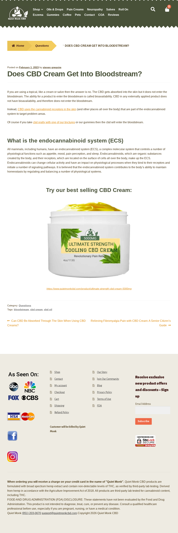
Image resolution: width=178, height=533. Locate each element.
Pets (78, 14)
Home (20, 45)
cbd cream (36, 309)
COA (101, 14)
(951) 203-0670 (31, 513)
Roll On (123, 9)
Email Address (143, 403)
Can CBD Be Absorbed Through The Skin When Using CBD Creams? (46, 323)
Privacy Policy (104, 392)
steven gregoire (52, 67)
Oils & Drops (55, 9)
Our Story (102, 372)
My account (60, 385)
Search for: (152, 9)
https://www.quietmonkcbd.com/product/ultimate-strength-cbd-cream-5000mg (89, 288)
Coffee (67, 14)
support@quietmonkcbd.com (59, 513)
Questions (42, 45)
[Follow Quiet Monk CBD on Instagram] (25, 456)
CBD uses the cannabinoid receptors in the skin (47, 109)
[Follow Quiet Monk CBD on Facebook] (25, 436)
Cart (56, 399)
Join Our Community (108, 378)
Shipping (59, 405)
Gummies (53, 14)
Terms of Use (104, 399)
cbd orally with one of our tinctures (54, 122)
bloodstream (21, 309)
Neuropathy (95, 9)
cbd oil (48, 309)
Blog (99, 385)
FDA (99, 405)
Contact (89, 14)
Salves (110, 9)
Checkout (59, 392)
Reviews (113, 14)
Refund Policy (61, 412)
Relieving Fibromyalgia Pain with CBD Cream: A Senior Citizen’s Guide (131, 323)
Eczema (38, 14)
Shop (36, 9)
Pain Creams (75, 9)
